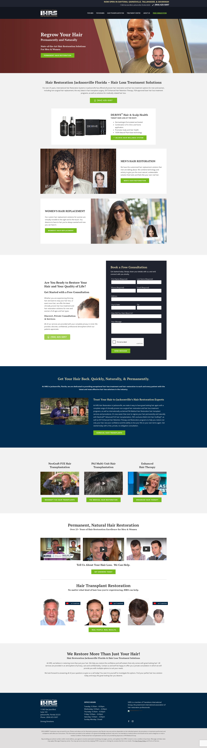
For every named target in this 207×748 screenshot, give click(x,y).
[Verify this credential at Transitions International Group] (136, 714)
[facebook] (129, 721)
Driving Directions (47, 721)
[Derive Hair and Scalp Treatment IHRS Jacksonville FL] (83, 116)
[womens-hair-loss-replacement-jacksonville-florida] (129, 199)
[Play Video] (64, 411)
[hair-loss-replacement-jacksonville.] (78, 149)
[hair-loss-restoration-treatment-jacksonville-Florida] (48, 10)
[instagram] (132, 721)
